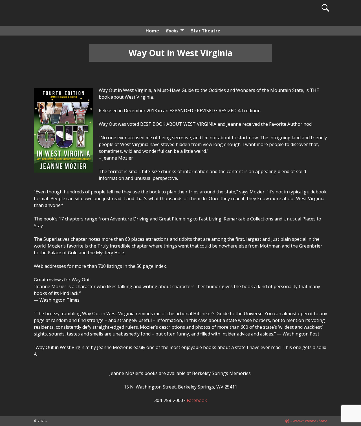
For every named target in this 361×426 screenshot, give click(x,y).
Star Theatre (205, 31)
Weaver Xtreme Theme (309, 420)
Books (172, 31)
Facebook (197, 400)
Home (152, 31)
